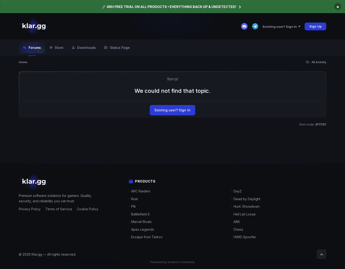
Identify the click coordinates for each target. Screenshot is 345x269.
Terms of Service (58, 209)
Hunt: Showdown (247, 206)
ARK (237, 222)
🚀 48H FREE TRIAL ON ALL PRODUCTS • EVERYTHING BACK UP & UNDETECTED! (169, 7)
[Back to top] (321, 254)
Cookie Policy (87, 209)
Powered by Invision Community (172, 262)
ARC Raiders (140, 191)
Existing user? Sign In (280, 26)
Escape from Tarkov (147, 237)
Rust (134, 199)
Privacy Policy (30, 209)
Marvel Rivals (141, 222)
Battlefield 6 (140, 214)
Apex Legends (142, 229)
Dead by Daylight (247, 199)
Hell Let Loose (245, 214)
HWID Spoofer (245, 237)
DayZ (238, 191)
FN (133, 206)
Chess (238, 229)
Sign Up (315, 26)
